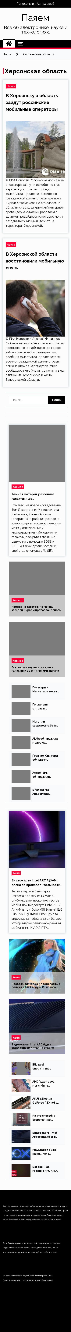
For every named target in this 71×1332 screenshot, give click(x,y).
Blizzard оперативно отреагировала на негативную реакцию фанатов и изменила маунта (46, 1067)
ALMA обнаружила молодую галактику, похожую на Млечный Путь (45, 741)
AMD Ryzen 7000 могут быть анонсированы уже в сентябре (45, 1084)
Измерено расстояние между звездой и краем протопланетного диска (36, 608)
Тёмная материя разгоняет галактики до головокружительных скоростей (33, 496)
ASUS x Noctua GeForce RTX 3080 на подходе (44, 1101)
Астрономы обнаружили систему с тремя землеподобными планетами (45, 775)
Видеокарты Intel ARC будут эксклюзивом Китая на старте (33, 1046)
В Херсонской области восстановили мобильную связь (35, 260)
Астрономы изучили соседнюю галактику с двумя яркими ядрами (35, 669)
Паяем (35, 17)
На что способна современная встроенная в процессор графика (46, 1118)
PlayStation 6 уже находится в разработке (44, 1152)
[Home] (9, 44)
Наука (11, 86)
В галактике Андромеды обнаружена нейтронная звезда (46, 792)
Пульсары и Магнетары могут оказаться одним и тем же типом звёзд (45, 690)
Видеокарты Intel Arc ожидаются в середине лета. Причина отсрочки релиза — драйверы (46, 1135)
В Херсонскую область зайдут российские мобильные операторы (32, 102)
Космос (17, 486)
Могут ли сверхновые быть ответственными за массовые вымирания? (46, 724)
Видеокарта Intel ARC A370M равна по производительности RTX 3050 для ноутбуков (36, 883)
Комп (16, 873)
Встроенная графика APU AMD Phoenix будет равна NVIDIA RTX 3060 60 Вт (44, 1169)
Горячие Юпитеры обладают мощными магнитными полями (45, 758)
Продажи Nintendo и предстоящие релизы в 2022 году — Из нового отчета (36, 985)
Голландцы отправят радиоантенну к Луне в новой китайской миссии (45, 707)
